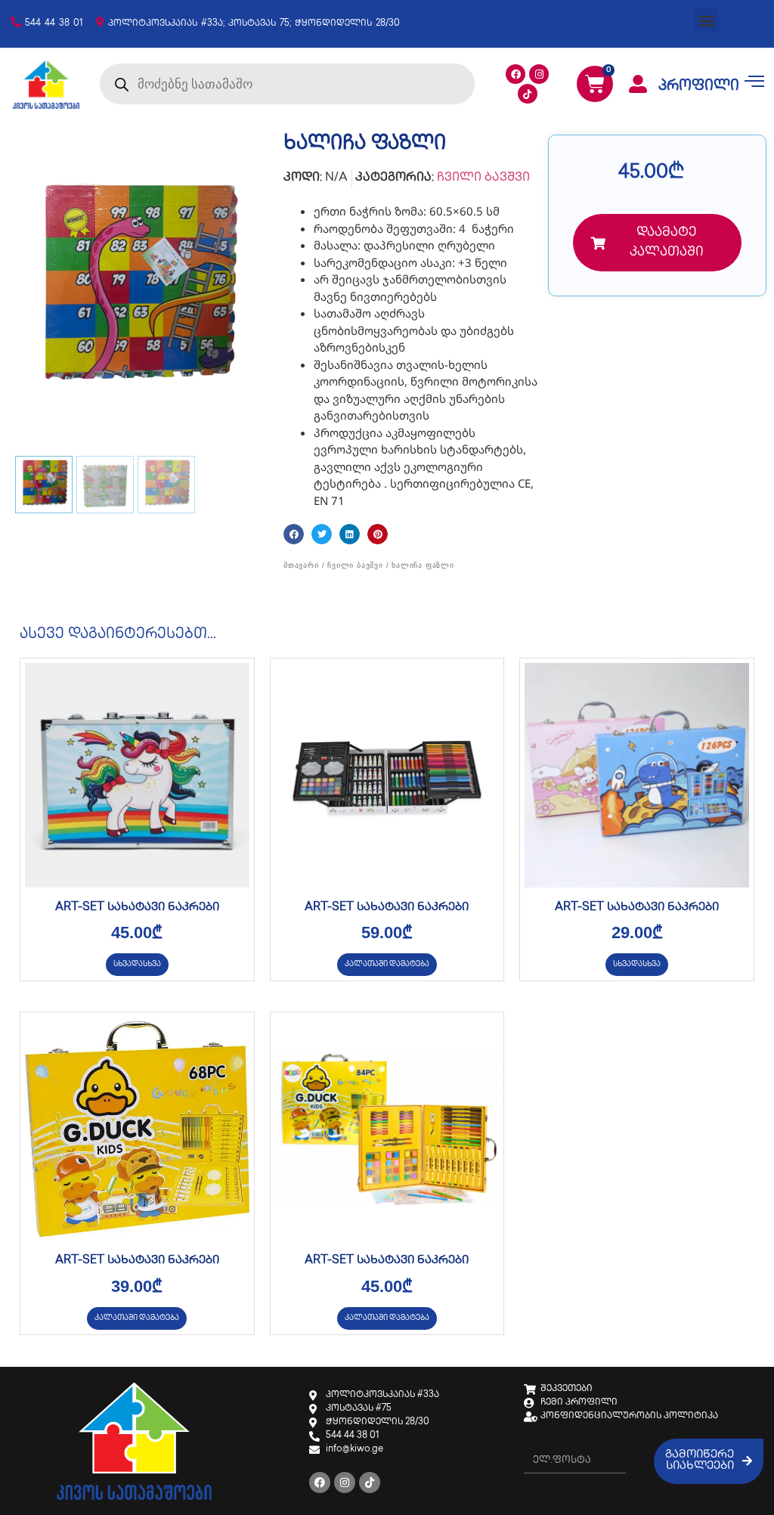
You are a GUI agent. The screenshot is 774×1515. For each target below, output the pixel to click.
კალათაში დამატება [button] (387, 964)
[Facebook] (515, 74)
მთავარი (301, 565)
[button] (706, 20)
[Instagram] (539, 74)
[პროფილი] (638, 84)
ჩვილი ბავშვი (483, 178)
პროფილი (698, 86)
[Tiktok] (527, 94)
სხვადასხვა (137, 964)
